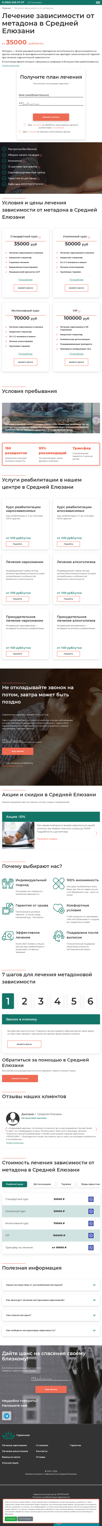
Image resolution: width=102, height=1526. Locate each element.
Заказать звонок (51, 117)
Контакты (41, 1451)
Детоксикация (42, 1184)
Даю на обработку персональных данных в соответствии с (52, 126)
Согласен (11, 1519)
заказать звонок (20, 1078)
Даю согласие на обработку (17, 764)
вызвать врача (25, 288)
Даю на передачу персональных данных (46, 132)
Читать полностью (10, 65)
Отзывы (40, 1457)
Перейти (17, 544)
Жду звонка (18, 751)
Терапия (66, 1184)
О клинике (42, 1445)
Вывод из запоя (11, 1457)
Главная (6, 8)
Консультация (10, 1463)
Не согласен (25, 1519)
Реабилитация (14, 1184)
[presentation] (6, 421)
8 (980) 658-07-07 (13, 2)
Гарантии (75, 1445)
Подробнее (25, 279)
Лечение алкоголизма (15, 1451)
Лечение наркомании (14, 1445)
